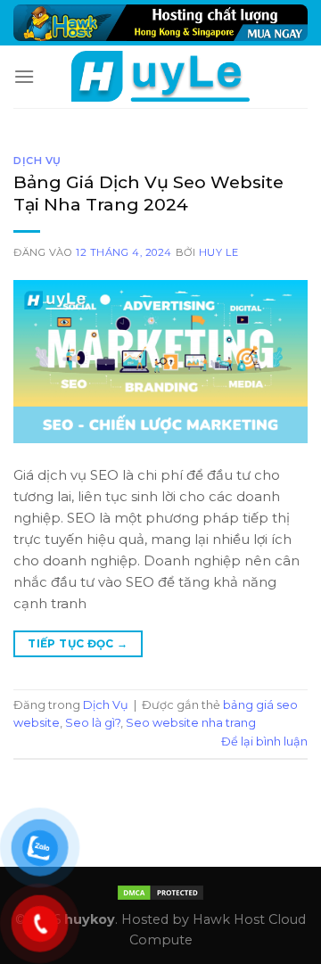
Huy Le (218, 252)
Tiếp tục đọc (78, 643)
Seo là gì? (92, 722)
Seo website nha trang (191, 722)
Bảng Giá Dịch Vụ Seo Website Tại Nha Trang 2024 (148, 193)
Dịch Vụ (37, 160)
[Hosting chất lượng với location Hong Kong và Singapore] (160, 22)
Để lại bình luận (264, 741)
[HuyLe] (160, 76)
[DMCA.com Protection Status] (160, 892)
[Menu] (24, 76)
